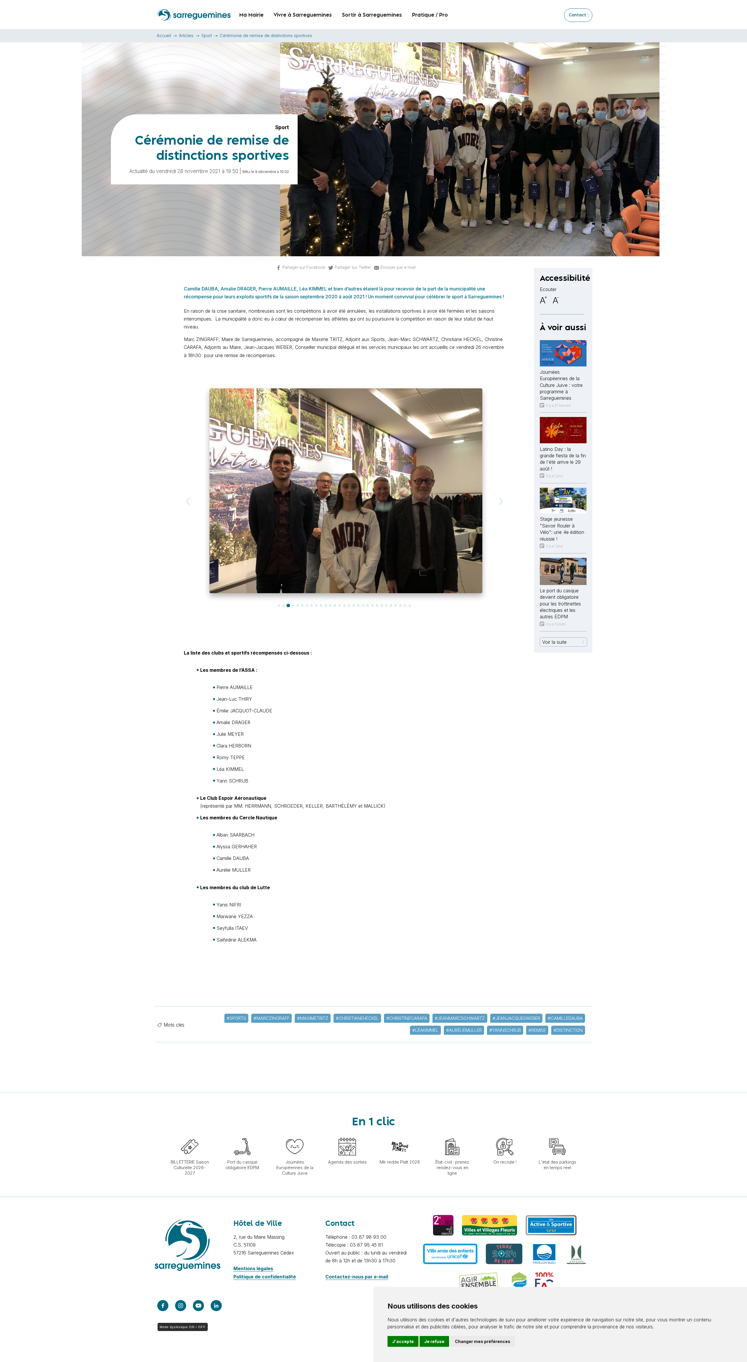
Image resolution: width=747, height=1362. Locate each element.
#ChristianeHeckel (357, 1018)
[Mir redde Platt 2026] (400, 1135)
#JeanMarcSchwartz (460, 1018)
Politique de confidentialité (264, 1277)
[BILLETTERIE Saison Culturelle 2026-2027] (189, 1135)
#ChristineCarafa (406, 1018)
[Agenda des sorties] (347, 1135)
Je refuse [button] (434, 1341)
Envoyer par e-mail (398, 267)
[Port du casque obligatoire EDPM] (242, 1135)
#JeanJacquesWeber (516, 1018)
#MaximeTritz (312, 1018)
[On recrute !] (505, 1135)
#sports (236, 1018)
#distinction (568, 1030)
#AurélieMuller (464, 1030)
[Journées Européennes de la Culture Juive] (294, 1135)
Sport (206, 35)
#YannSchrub (505, 1030)
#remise (537, 1030)
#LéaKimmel (425, 1030)
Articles (186, 35)
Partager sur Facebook (303, 267)
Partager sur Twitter (353, 267)
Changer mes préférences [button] (482, 1341)
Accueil (164, 35)
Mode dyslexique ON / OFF (183, 1327)
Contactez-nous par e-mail (356, 1277)
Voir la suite (554, 642)
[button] (188, 501)
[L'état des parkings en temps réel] (557, 1135)
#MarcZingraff (271, 1018)
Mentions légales (253, 1268)
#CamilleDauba (565, 1018)
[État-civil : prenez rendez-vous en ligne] (452, 1135)
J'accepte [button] (403, 1341)
